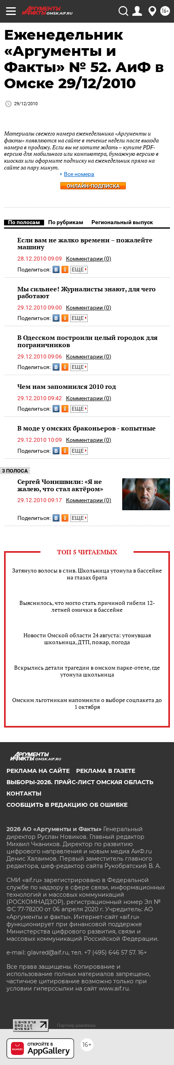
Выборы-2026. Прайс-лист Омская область (79, 782)
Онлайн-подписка (93, 186)
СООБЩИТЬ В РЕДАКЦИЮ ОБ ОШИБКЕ (66, 804)
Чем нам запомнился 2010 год (66, 386)
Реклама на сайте (38, 770)
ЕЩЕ (78, 269)
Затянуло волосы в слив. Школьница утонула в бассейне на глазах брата (87, 574)
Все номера (79, 174)
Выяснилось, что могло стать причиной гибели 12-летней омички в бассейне (87, 606)
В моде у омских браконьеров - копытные (86, 428)
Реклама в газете (105, 770)
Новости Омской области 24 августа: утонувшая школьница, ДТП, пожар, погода (87, 638)
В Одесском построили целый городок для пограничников (87, 341)
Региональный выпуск (122, 222)
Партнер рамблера (76, 1025)
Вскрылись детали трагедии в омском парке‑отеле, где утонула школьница (87, 671)
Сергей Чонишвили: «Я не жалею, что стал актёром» (60, 485)
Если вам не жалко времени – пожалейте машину (85, 243)
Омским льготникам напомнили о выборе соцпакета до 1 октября (87, 703)
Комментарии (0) (88, 258)
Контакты (23, 793)
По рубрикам (65, 222)
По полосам (24, 222)
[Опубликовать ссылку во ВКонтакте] (56, 269)
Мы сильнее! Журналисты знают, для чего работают (86, 292)
